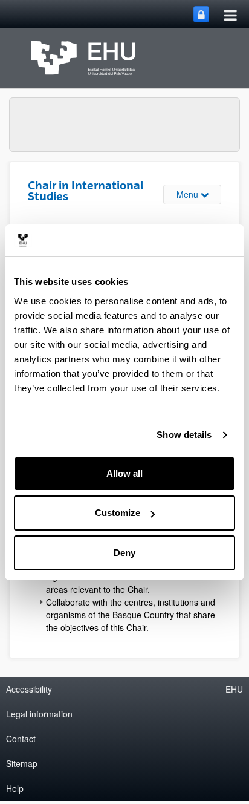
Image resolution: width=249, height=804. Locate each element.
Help (15, 788)
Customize (117, 513)
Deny (124, 552)
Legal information (39, 714)
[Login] (201, 14)
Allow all (124, 473)
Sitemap (21, 763)
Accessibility (29, 689)
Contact (21, 739)
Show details (184, 435)
